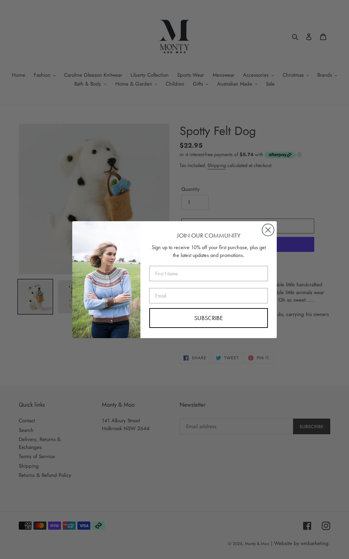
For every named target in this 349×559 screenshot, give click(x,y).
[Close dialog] (268, 230)
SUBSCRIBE (208, 318)
